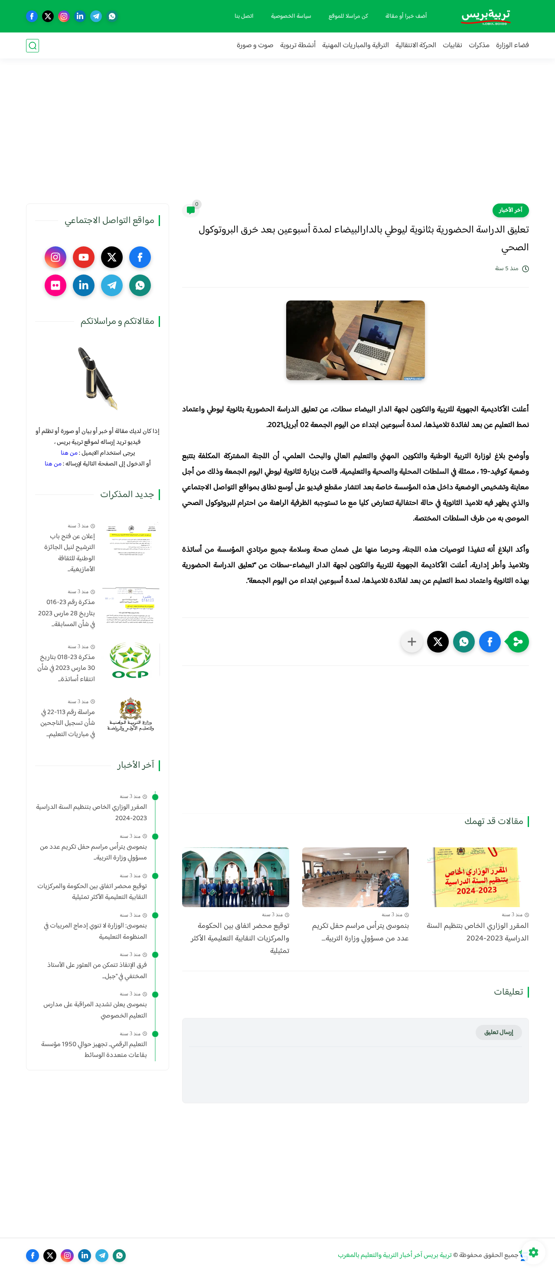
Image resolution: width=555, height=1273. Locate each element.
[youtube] (84, 257)
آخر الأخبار (510, 210)
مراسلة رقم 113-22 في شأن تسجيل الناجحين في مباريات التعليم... (67, 723)
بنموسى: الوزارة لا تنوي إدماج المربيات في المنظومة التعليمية (95, 932)
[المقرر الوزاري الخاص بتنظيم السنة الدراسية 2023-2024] (475, 877)
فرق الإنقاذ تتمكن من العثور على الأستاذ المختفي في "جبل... (97, 971)
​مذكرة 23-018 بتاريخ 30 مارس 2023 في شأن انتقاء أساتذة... (66, 668)
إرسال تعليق (498, 1032)
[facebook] (32, 16)
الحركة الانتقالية (415, 45)
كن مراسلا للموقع (348, 16)
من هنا (69, 453)
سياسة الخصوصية (291, 16)
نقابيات (452, 45)
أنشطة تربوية (298, 45)
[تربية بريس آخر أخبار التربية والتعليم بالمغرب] (485, 16)
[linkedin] (80, 16)
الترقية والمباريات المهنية (355, 45)
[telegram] (96, 16)
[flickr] (55, 285)
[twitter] (48, 16)
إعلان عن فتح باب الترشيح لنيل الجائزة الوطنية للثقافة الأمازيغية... (69, 553)
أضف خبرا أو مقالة (406, 16)
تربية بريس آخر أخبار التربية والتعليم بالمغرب (395, 1255)
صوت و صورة (255, 45)
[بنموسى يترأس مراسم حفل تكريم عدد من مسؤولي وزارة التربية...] (355, 877)
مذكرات (479, 45)
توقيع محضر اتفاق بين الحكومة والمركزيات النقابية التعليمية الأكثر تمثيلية (240, 938)
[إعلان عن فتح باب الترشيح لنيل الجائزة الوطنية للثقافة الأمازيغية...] (130, 538)
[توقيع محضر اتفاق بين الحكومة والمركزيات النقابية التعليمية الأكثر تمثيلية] (235, 877)
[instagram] (64, 16)
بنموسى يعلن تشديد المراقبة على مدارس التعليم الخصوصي (95, 1011)
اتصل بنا (244, 16)
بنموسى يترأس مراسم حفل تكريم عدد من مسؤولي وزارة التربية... (360, 932)
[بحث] (32, 45)
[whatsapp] (112, 16)
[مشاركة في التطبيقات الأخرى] (412, 642)
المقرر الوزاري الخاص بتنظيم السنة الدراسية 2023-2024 (478, 932)
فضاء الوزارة (512, 45)
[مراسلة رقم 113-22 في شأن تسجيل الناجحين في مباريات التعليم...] (130, 714)
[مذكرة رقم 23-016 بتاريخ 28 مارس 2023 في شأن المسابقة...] (130, 604)
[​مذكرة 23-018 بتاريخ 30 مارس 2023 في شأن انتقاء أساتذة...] (130, 659)
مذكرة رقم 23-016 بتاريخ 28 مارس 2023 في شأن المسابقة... (66, 613)
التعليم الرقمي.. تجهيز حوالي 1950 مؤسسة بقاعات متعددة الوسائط (94, 1050)
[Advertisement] (277, 136)
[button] (490, 642)
